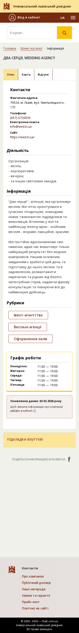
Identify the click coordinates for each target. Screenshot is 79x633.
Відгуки (43, 74)
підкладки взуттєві (25, 439)
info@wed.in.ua (21, 126)
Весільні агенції (27, 327)
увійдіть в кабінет (21, 411)
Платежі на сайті (35, 608)
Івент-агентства (28, 315)
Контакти (30, 568)
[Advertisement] (39, 506)
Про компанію (33, 576)
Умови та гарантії (36, 595)
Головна (9, 48)
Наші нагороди (33, 589)
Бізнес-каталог (31, 48)
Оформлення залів (30, 338)
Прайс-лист (31, 602)
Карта (26, 74)
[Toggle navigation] (73, 17)
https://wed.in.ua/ (22, 137)
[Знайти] (64, 32)
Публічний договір (36, 583)
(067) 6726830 (20, 118)
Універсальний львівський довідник (42, 6)
